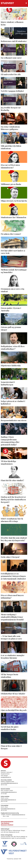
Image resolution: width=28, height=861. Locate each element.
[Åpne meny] (26, 3)
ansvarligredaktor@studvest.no (9, 783)
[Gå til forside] (7, 3)
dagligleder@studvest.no (18, 814)
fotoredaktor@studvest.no (8, 808)
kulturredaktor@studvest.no (8, 799)
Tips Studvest (5, 823)
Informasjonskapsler (7, 821)
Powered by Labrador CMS (14, 858)
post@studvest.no (6, 777)
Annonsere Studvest (7, 824)
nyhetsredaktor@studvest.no (9, 792)
